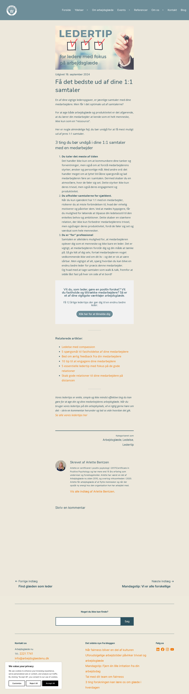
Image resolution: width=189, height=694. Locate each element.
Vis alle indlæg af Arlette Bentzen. (92, 491)
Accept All (50, 683)
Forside (66, 10)
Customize (16, 683)
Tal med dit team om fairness (104, 676)
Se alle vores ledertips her (71, 415)
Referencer (141, 10)
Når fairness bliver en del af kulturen (109, 650)
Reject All (34, 683)
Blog (183, 10)
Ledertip (128, 444)
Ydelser (79, 10)
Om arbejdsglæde (103, 10)
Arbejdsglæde (112, 439)
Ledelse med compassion (78, 347)
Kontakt (172, 10)
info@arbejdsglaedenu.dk (32, 658)
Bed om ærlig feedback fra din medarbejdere (91, 356)
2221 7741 (26, 653)
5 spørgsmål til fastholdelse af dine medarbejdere (95, 351)
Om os (155, 10)
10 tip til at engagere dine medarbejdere (89, 361)
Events (121, 10)
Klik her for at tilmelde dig (94, 314)
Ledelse (128, 439)
